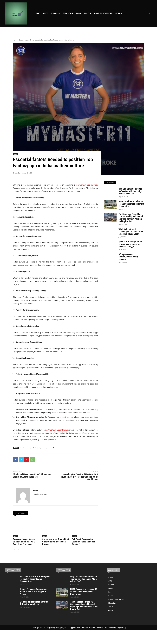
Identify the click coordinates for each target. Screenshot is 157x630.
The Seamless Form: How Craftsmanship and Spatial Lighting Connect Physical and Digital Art (130, 218)
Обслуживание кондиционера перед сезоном (128, 257)
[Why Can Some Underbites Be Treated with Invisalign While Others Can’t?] (110, 192)
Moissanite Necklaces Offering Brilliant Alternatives (34, 602)
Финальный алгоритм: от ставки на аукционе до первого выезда (130, 244)
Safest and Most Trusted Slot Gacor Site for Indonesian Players (55, 541)
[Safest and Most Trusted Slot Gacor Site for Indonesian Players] (55, 527)
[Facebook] (15, 459)
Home (15, 40)
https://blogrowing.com (40, 494)
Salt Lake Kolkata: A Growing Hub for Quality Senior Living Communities (35, 579)
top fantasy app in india (47, 448)
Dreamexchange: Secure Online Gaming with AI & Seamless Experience (24, 541)
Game (21, 40)
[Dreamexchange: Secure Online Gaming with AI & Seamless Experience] (26, 527)
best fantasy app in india (28, 448)
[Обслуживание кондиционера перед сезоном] (110, 257)
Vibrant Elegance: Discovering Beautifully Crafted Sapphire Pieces (33, 591)
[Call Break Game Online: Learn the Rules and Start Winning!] (85, 527)
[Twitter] (21, 459)
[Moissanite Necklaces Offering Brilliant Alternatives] (11, 605)
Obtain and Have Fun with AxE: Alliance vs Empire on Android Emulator (32, 475)
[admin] (23, 495)
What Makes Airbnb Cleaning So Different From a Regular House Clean (130, 231)
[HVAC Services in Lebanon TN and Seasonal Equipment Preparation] (110, 204)
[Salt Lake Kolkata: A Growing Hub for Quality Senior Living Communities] (11, 579)
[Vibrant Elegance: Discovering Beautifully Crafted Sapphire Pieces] (11, 592)
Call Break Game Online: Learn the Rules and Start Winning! (83, 541)
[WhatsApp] (32, 459)
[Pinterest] (26, 459)
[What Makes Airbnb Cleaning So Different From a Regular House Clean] (110, 232)
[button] (150, 13)
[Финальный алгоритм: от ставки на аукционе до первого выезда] (110, 244)
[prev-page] (14, 549)
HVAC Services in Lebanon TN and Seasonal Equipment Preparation (131, 204)
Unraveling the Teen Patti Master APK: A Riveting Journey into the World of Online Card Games (79, 477)
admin (17, 173)
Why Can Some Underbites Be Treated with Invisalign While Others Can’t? (130, 191)
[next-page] (18, 549)
